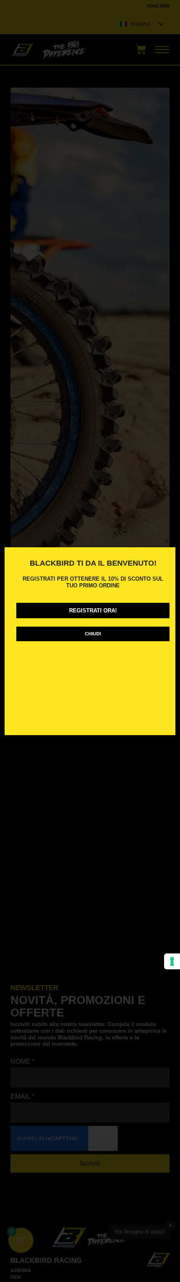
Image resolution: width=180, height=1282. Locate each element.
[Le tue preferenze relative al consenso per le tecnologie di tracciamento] (172, 961)
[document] (90, 641)
